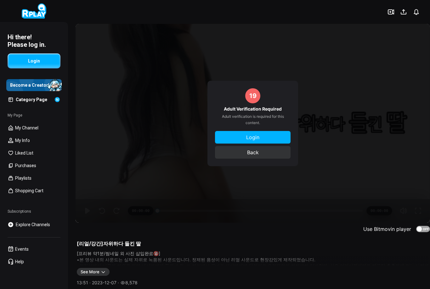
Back (253, 152)
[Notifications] (416, 12)
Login (252, 137)
